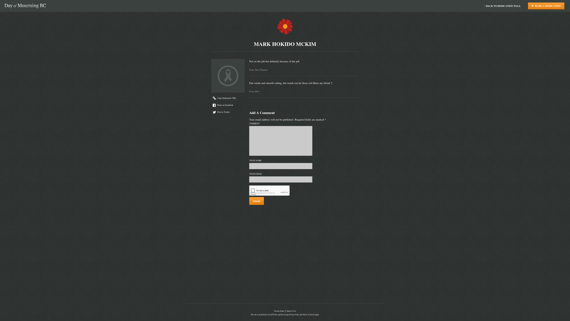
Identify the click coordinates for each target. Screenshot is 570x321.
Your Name (255, 160)
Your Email (255, 173)
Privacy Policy (279, 311)
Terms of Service (309, 314)
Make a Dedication (547, 6)
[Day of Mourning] (25, 6)
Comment (254, 123)
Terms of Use (291, 311)
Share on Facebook (225, 105)
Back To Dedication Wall (503, 6)
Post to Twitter (223, 112)
